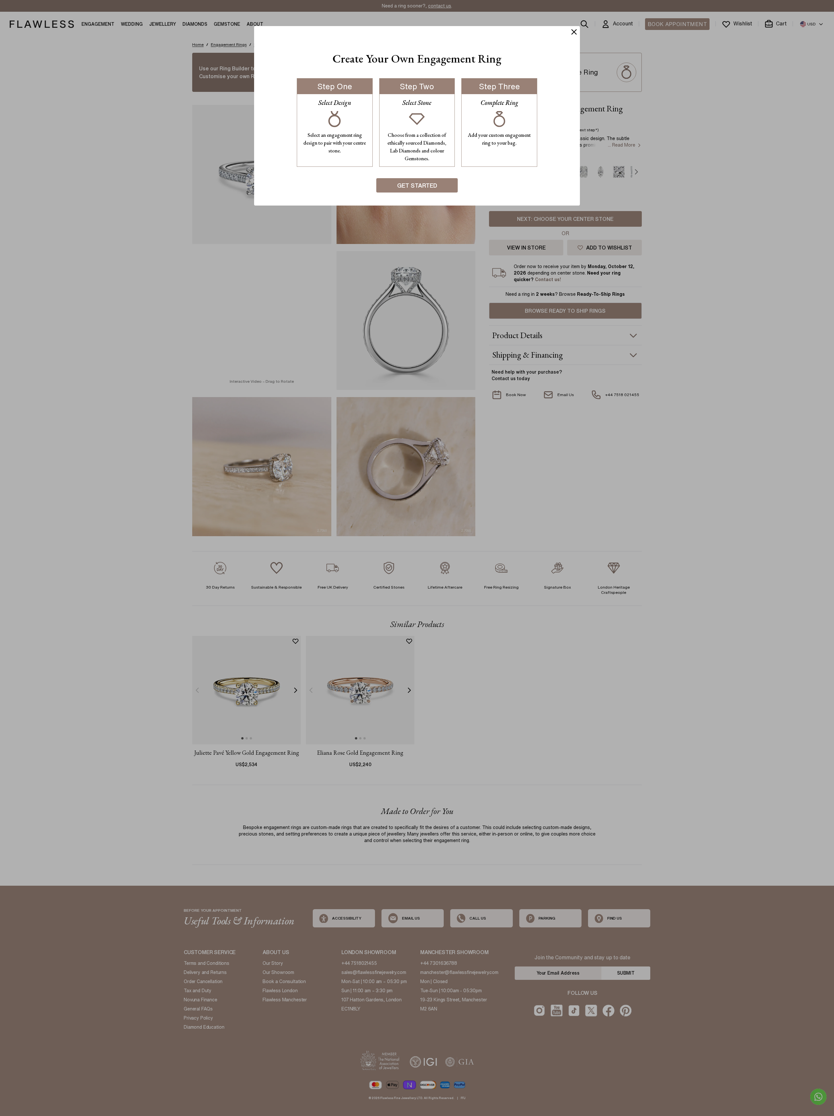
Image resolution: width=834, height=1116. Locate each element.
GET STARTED (417, 185)
